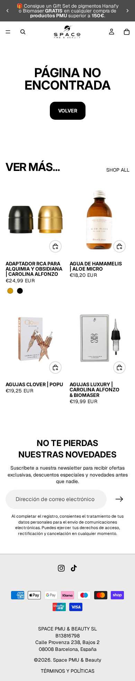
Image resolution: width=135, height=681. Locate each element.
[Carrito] (126, 31)
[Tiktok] (74, 568)
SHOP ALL (117, 170)
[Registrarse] (119, 499)
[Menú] (8, 32)
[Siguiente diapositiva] (127, 10)
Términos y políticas (67, 671)
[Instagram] (61, 568)
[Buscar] (22, 31)
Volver (67, 110)
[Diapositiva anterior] (7, 10)
